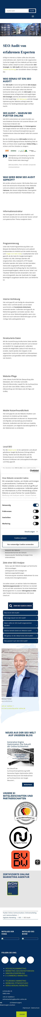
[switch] (36, 511)
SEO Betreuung (22, 99)
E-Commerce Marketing (16, 975)
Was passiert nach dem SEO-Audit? (20, 641)
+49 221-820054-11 (7, 706)
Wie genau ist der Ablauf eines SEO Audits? (20, 636)
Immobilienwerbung (15, 973)
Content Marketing (9, 69)
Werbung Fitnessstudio (16, 983)
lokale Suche (12, 450)
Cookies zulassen (20, 538)
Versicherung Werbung (16, 985)
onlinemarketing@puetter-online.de (15, 999)
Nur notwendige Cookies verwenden (20, 544)
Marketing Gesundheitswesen (19, 971)
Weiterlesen (28, 784)
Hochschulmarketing (15, 968)
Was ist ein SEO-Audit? (20, 613)
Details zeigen (30, 532)
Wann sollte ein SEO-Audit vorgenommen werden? (20, 624)
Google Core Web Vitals (13, 254)
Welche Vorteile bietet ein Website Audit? (20, 630)
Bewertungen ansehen (7, 1005)
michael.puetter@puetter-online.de (13, 708)
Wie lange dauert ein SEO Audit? (20, 618)
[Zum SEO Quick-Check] (20, 605)
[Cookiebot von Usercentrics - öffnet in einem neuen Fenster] (30, 471)
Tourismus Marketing (15, 981)
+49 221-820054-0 (8, 997)
